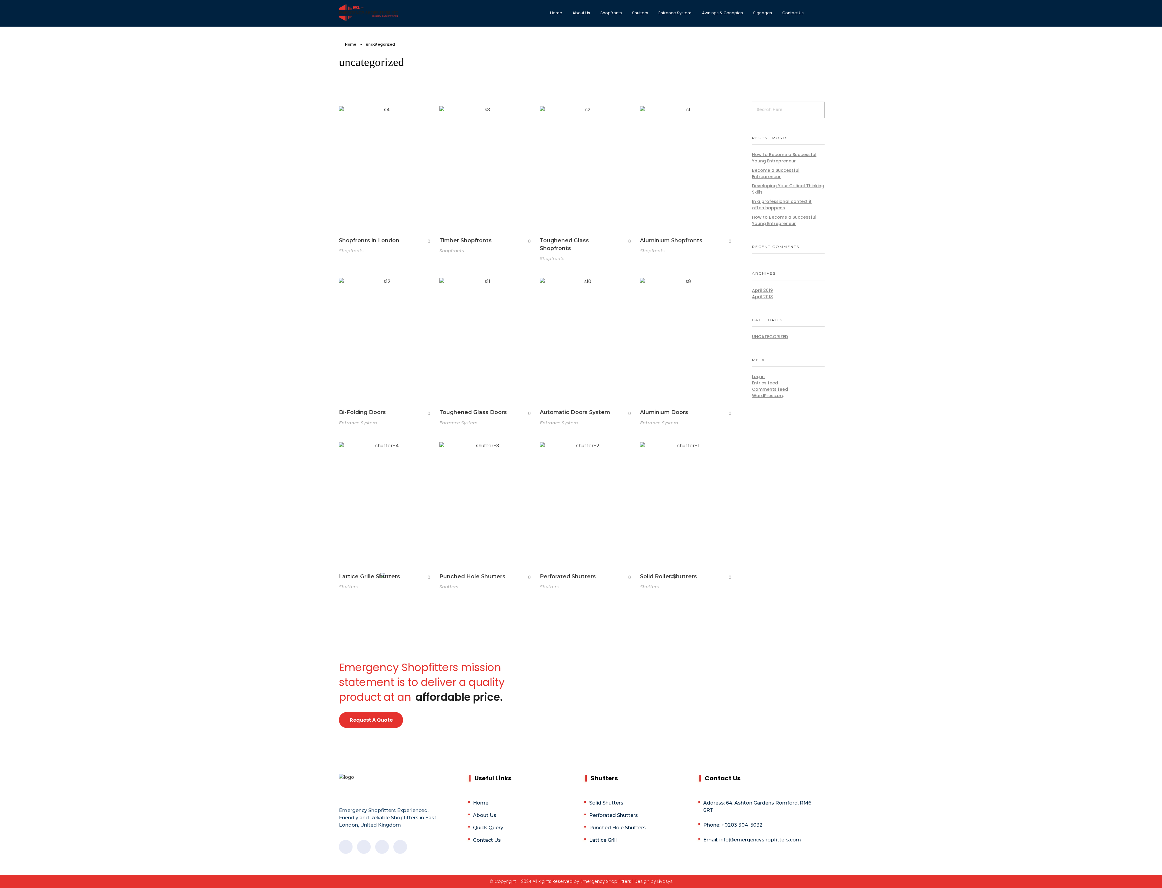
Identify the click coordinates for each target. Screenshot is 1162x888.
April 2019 (762, 290)
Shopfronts (351, 250)
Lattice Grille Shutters (369, 576)
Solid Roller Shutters (668, 576)
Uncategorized (770, 337)
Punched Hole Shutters (472, 576)
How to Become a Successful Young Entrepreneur (784, 158)
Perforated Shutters (568, 576)
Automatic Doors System (575, 412)
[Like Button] (424, 241)
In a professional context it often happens (782, 204)
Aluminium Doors (664, 412)
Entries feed (765, 383)
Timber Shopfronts (465, 240)
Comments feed (770, 389)
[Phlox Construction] (369, 13)
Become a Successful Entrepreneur (775, 173)
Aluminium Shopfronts (671, 240)
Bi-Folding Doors (362, 412)
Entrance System (358, 423)
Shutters (348, 586)
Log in (758, 377)
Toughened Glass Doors (473, 412)
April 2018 (762, 297)
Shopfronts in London (369, 240)
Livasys (665, 881)
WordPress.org (768, 396)
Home (350, 44)
